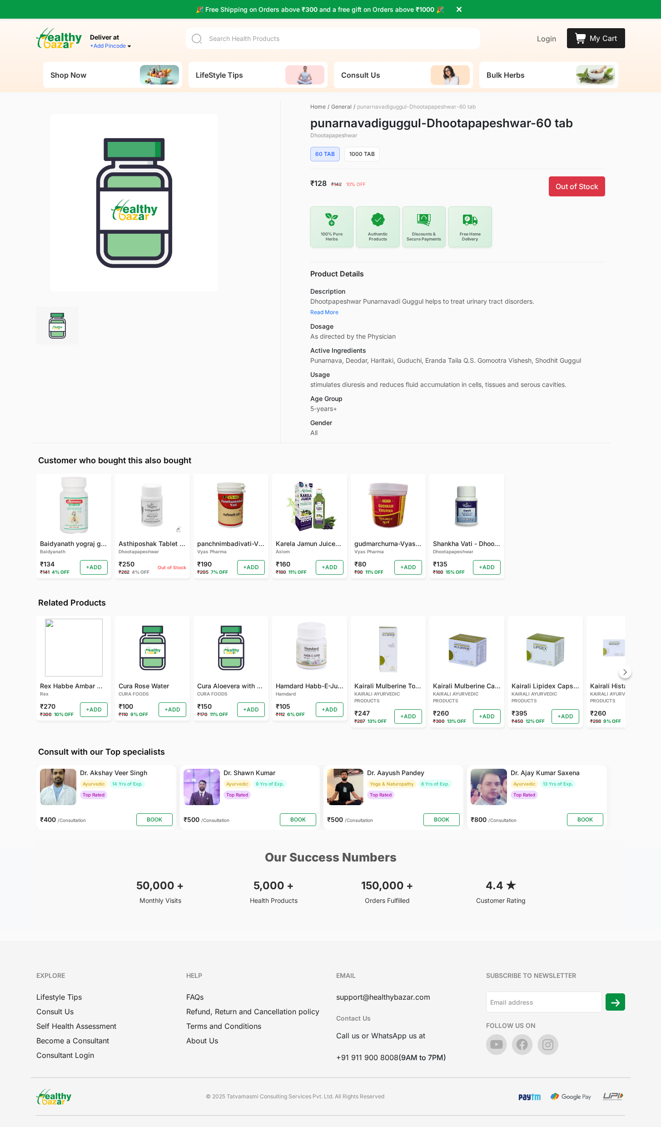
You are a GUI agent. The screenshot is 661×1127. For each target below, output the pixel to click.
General (341, 106)
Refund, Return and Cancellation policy (252, 1011)
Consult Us (55, 1011)
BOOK (154, 819)
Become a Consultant (72, 1040)
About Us (202, 1040)
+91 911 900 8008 (367, 1057)
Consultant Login (65, 1055)
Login (546, 38)
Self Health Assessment (76, 1026)
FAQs (195, 997)
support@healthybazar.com (383, 997)
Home (318, 106)
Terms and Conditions (223, 1026)
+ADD (94, 567)
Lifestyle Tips (59, 997)
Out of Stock (577, 186)
